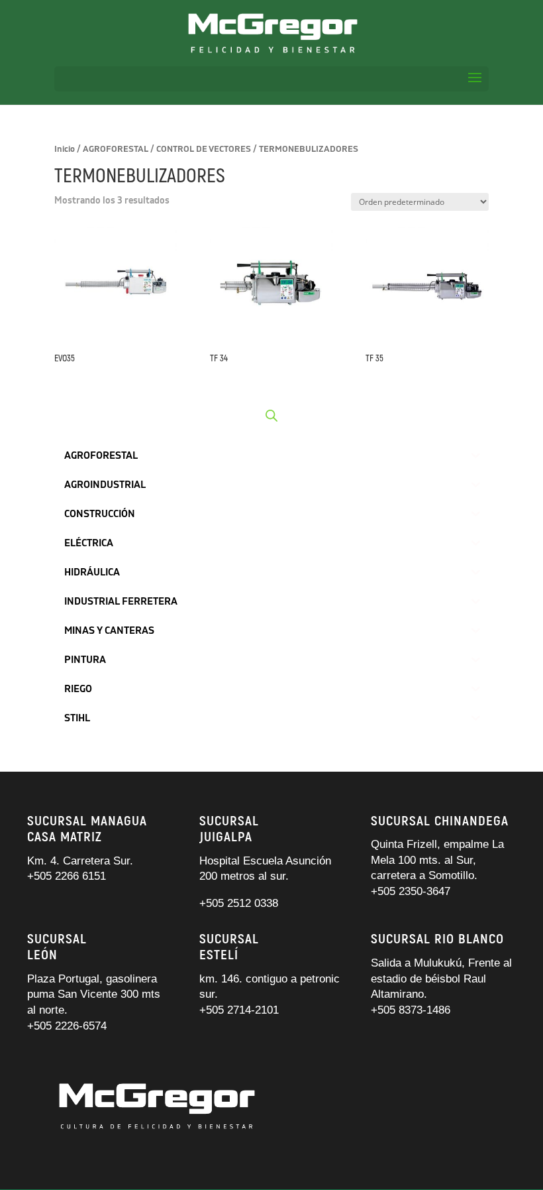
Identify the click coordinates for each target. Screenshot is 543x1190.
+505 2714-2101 (239, 1010)
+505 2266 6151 (68, 876)
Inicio (64, 149)
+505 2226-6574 (67, 1026)
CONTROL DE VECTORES (203, 149)
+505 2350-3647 (410, 891)
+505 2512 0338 (238, 903)
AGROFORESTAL (115, 149)
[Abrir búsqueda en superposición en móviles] (271, 416)
